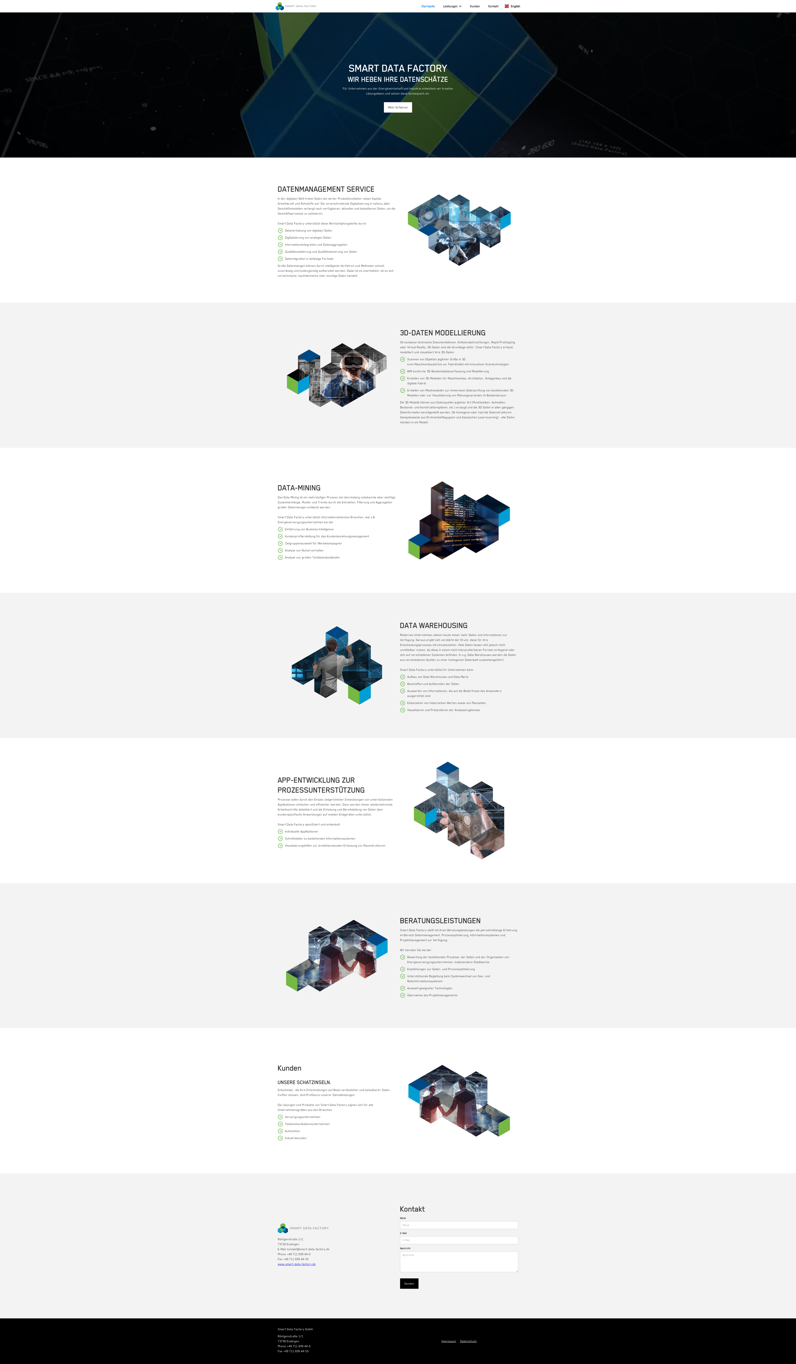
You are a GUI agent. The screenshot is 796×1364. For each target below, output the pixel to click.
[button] (452, 6)
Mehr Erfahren (398, 107)
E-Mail (403, 1233)
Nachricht (405, 1248)
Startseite (428, 6)
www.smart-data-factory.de (297, 1264)
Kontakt (493, 6)
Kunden (475, 6)
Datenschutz (468, 1341)
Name (403, 1218)
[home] (296, 6)
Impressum (449, 1341)
